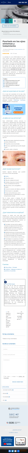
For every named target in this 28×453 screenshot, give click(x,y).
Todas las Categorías (10, 25)
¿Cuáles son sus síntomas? (12, 82)
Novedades (5, 396)
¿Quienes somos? (17, 430)
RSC (4, 400)
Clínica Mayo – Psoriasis (11, 267)
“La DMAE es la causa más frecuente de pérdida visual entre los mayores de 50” (8, 319)
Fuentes (7, 86)
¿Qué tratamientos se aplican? (13, 85)
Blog (9, 2)
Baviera (4, 393)
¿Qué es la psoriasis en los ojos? (12, 80)
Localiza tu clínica (13, 432)
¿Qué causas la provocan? (11, 83)
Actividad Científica (7, 389)
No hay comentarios (18, 49)
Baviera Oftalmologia (9, 49)
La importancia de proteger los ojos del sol (20, 315)
